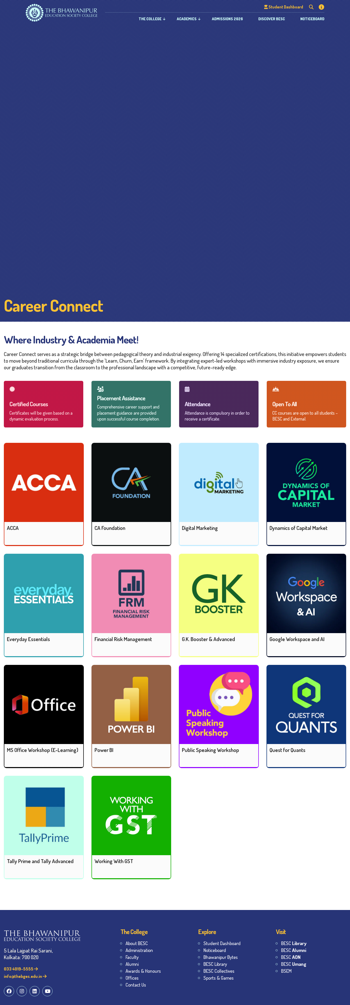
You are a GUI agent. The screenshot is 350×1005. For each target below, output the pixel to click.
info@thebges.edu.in (23, 976)
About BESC (137, 943)
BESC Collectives (218, 971)
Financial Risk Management (123, 638)
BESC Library (215, 964)
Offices (132, 978)
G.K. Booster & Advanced (208, 638)
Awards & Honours (143, 971)
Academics (187, 18)
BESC (293, 943)
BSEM (286, 971)
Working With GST (114, 860)
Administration (139, 950)
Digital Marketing (200, 527)
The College (150, 18)
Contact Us (136, 985)
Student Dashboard (222, 943)
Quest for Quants (287, 749)
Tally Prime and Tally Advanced (40, 860)
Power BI (104, 749)
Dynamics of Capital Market (298, 527)
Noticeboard (312, 18)
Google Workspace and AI (297, 638)
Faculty (132, 957)
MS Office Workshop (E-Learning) (42, 749)
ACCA (13, 527)
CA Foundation (110, 527)
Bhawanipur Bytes (220, 957)
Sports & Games (218, 978)
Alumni (132, 964)
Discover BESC (271, 18)
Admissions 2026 (227, 18)
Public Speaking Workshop (210, 749)
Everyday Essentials (28, 638)
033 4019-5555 (19, 968)
